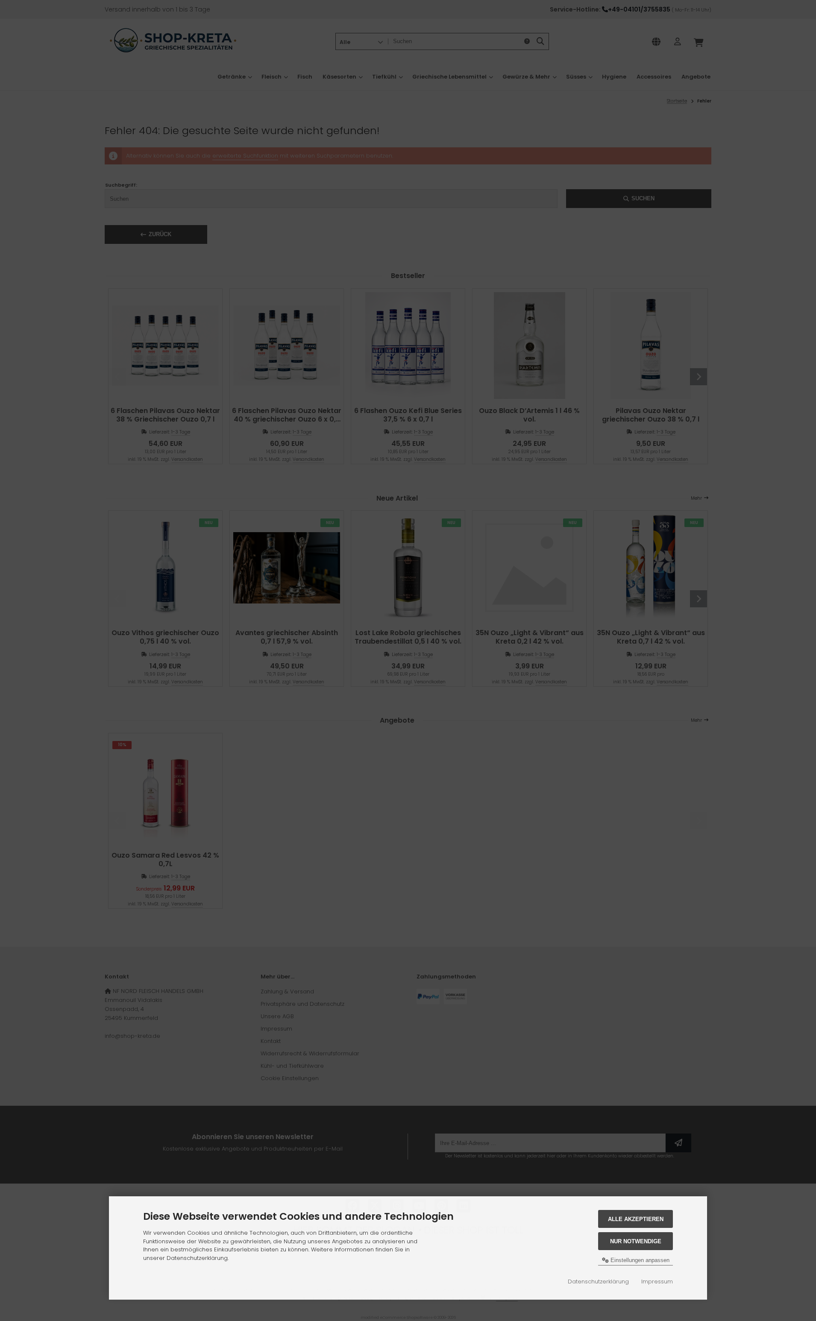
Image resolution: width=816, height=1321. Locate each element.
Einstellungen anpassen (639, 1260)
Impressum (657, 1281)
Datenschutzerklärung (598, 1281)
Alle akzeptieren (635, 1219)
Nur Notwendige (635, 1241)
